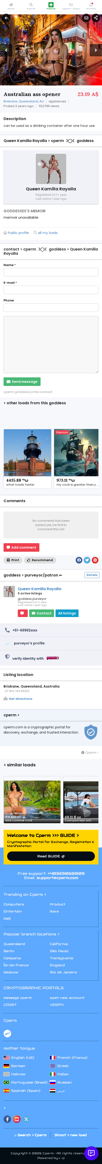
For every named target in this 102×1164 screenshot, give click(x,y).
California (59, 944)
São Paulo (59, 951)
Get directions (20, 699)
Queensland (14, 944)
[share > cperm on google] (17, 1119)
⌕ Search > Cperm (30, 1135)
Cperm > (91, 752)
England (57, 965)
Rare (54, 911)
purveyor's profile (29, 643)
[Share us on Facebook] (7, 1119)
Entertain (13, 911)
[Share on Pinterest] (95, 560)
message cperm (18, 998)
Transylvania (61, 958)
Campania (12, 958)
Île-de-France (16, 965)
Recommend (42, 560)
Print (15, 560)
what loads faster (20, 485)
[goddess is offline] (23, 613)
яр (63, 1158)
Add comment (23, 547)
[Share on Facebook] (79, 560)
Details (92, 575)
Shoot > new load (71, 1135)
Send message (24, 381)
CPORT (10, 1005)
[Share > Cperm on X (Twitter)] (26, 1119)
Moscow (11, 972)
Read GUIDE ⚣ (51, 856)
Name (10, 265)
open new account (67, 998)
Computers (14, 904)
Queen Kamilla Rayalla (39, 589)
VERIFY (57, 1005)
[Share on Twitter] (87, 560)
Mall (7, 918)
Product (57, 904)
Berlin (9, 951)
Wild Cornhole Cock (18, 820)
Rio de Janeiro (63, 972)
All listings (67, 613)
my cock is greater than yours (79, 485)
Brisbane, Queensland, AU (24, 101)
